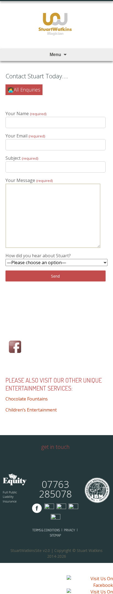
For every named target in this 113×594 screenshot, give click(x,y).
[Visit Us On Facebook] (89, 582)
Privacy (69, 530)
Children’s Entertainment (31, 410)
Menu (55, 54)
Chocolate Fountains (26, 399)
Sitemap (55, 535)
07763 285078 (55, 489)
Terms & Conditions (46, 530)
